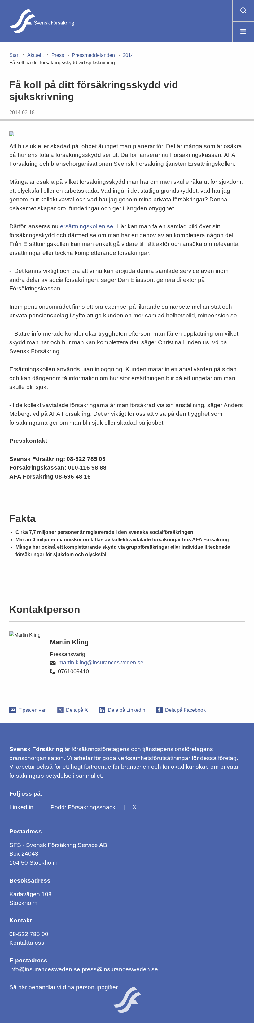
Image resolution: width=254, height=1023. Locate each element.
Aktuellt (35, 55)
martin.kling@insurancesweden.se (101, 663)
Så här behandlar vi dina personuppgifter (63, 987)
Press (57, 55)
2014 (128, 55)
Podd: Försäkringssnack (83, 807)
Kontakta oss (26, 942)
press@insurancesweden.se (120, 969)
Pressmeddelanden (93, 55)
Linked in (21, 807)
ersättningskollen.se (86, 226)
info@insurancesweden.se (44, 969)
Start (14, 55)
